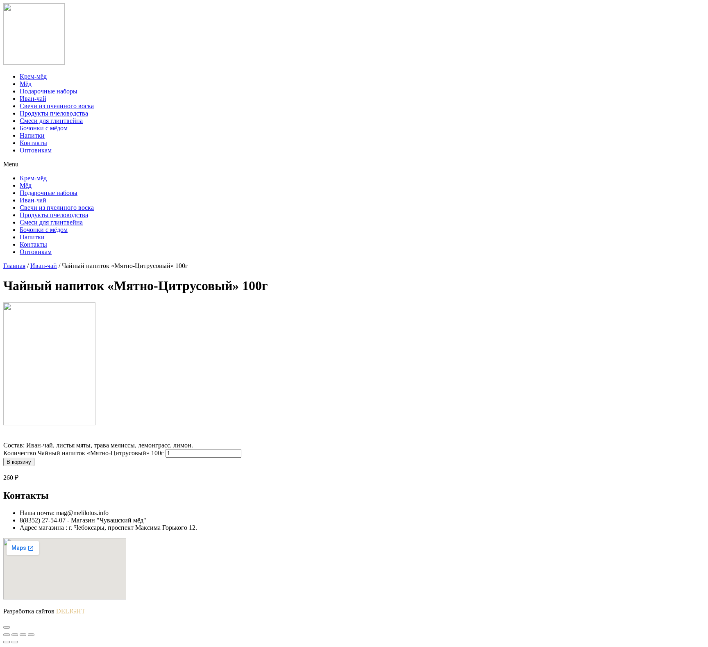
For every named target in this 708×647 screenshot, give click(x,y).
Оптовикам (36, 150)
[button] (354, 164)
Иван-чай (33, 98)
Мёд (26, 83)
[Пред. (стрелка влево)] (6, 642)
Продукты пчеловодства (54, 113)
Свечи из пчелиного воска (57, 105)
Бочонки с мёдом (44, 128)
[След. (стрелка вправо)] (14, 642)
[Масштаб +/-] (31, 634)
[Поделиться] (14, 634)
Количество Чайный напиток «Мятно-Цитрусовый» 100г (83, 452)
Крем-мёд (33, 76)
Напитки (32, 135)
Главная (14, 265)
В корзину (19, 462)
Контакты (33, 142)
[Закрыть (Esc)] (6, 634)
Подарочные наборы (48, 91)
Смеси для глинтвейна (51, 120)
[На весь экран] (23, 634)
